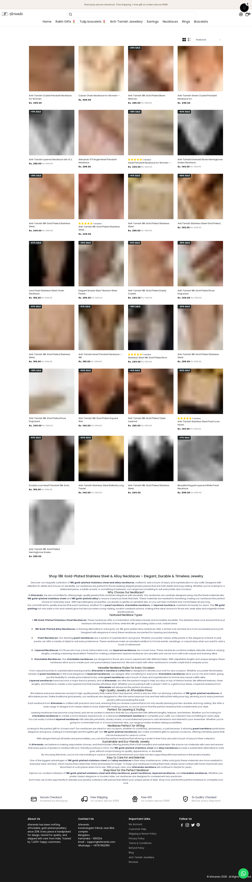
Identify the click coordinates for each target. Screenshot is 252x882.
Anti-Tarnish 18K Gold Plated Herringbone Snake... (44, 551)
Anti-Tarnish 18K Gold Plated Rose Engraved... (196, 292)
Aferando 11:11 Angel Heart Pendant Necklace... (98, 161)
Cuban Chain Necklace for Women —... (100, 95)
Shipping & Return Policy (143, 833)
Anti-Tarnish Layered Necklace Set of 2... (51, 159)
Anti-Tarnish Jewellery (126, 22)
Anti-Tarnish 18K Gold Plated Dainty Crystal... (147, 292)
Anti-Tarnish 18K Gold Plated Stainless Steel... (49, 225)
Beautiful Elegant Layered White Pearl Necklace (198, 487)
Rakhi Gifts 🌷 (66, 22)
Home (47, 22)
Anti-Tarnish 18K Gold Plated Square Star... (98, 420)
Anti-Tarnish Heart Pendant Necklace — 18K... (100, 356)
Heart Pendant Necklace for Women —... (150, 162)
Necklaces (170, 22)
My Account (135, 824)
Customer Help (137, 829)
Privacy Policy (137, 838)
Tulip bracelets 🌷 (93, 22)
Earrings (153, 22)
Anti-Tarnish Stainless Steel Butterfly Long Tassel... (101, 487)
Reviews (133, 862)
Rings (186, 22)
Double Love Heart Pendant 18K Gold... (50, 485)
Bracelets (201, 22)
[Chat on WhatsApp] (243, 873)
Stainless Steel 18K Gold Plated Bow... (148, 357)
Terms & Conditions (140, 843)
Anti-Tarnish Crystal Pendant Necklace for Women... (50, 97)
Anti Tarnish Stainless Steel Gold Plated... (200, 223)
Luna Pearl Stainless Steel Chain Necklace (46, 292)
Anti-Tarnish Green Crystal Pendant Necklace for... (197, 97)
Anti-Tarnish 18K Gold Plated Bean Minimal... (146, 97)
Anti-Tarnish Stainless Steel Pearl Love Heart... (199, 423)
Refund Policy (136, 848)
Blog (131, 852)
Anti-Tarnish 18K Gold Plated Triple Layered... (147, 420)
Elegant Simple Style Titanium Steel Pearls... (98, 292)
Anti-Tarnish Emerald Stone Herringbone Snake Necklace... (200, 161)
